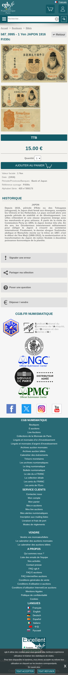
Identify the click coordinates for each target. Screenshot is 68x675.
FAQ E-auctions (34, 572)
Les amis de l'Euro (34, 485)
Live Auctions (34, 432)
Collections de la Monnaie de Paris (34, 436)
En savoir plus (34, 667)
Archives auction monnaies (34, 447)
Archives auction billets (34, 451)
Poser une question (20, 287)
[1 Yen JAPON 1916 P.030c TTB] (34, 81)
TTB (34, 137)
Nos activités (34, 561)
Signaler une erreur (20, 257)
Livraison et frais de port (34, 520)
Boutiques (34, 424)
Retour (60, 34)
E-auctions (34, 428)
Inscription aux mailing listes (34, 517)
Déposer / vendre (18, 302)
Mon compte (34, 498)
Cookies (34, 599)
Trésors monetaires (34, 459)
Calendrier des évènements (34, 455)
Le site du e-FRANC (34, 474)
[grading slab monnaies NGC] (34, 361)
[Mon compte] (63, 13)
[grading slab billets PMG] (34, 393)
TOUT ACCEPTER (25, 671)
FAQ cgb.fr (34, 568)
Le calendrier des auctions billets (34, 544)
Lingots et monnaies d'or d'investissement (34, 440)
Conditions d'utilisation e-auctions (34, 584)
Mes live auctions (34, 509)
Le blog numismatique (34, 466)
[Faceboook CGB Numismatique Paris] (11, 408)
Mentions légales (34, 591)
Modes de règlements (34, 524)
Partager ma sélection (21, 272)
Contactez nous (34, 494)
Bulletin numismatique (34, 470)
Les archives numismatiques (34, 462)
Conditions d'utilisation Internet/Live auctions (34, 587)
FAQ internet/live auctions (34, 576)
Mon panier (34, 501)
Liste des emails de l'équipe (34, 557)
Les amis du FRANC (34, 481)
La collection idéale (34, 477)
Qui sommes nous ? (34, 553)
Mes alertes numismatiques (34, 513)
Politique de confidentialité (34, 595)
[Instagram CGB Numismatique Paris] (41, 408)
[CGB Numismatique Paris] (8, 13)
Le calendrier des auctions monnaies (34, 541)
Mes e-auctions (34, 505)
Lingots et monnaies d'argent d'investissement (34, 443)
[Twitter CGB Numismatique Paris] (26, 408)
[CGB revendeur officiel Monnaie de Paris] (34, 377)
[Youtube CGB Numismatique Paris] (57, 408)
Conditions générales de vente (34, 580)
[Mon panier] (50, 13)
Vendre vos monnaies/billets (34, 537)
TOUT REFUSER (46, 671)
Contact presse (34, 565)
